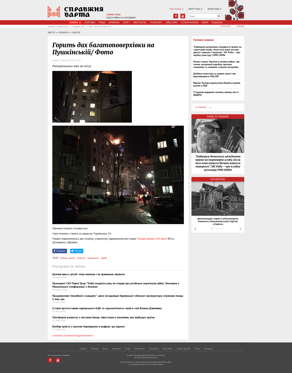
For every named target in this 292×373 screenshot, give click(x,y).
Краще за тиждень (217, 116)
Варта (51, 32)
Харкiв (76, 32)
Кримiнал (114, 22)
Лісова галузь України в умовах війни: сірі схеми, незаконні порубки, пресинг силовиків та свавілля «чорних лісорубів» (216, 64)
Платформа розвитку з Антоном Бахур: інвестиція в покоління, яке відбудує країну (103, 317)
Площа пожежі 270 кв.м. (151, 238)
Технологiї (156, 22)
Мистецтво (140, 22)
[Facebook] (175, 16)
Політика (90, 22)
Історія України (189, 22)
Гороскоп (225, 26)
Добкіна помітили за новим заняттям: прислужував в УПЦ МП (214, 75)
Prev (195, 228)
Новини (74, 22)
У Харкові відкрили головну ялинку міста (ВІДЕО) (216, 93)
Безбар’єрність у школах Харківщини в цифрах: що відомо (88, 326)
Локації (240, 26)
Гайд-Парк (171, 22)
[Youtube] (182, 16)
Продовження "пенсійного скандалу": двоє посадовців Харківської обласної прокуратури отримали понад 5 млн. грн (117, 297)
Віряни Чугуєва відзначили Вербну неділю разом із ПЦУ (216, 84)
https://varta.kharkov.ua (75, 11)
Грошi (102, 22)
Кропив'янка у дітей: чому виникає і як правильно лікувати (88, 274)
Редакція (217, 22)
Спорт (126, 22)
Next (240, 228)
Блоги (205, 22)
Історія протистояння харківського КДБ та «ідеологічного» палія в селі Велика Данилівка (107, 308)
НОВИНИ (63, 32)
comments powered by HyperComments (72, 335)
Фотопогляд (218, 179)
